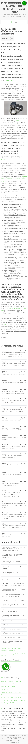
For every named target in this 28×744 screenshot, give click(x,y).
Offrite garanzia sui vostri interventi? (12, 629)
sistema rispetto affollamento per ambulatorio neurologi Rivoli (11, 649)
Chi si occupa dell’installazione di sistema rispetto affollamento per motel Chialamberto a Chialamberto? (13, 548)
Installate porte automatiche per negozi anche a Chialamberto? (13, 589)
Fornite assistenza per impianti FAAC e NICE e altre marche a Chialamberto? (13, 595)
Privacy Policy (17, 742)
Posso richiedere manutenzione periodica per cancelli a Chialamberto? (14, 610)
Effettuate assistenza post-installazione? (14, 633)
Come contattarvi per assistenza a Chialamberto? (12, 641)
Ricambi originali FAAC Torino (9, 703)
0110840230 (10, 81)
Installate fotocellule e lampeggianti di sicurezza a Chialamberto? (13, 616)
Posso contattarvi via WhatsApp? (12, 637)
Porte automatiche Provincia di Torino (11, 692)
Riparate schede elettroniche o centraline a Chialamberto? (13, 605)
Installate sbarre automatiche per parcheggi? (11, 578)
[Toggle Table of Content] (11, 38)
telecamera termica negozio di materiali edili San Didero (13, 654)
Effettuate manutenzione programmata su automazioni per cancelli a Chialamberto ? (14, 584)
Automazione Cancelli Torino (8, 684)
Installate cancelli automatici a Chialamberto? (11, 562)
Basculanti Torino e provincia (8, 686)
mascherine (6, 324)
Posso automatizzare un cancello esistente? (11, 567)
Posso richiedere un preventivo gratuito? (14, 600)
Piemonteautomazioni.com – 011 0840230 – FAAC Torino (14, 7)
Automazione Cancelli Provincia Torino (11, 681)
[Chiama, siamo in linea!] (24, 3)
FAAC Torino (4, 689)
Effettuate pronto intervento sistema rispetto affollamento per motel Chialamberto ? (12, 555)
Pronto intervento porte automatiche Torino (13, 700)
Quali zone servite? (8, 621)
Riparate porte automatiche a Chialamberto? (10, 573)
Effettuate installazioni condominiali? (13, 625)
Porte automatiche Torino (8, 695)
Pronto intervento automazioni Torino (11, 697)
